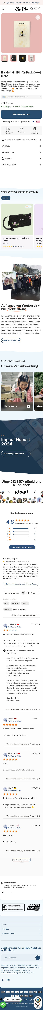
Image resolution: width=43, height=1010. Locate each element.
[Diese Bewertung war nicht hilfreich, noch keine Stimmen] (37, 709)
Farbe (6, 603)
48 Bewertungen (18, 246)
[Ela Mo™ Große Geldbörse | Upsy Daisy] (17, 220)
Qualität (25, 603)
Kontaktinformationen (21, 1006)
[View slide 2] (5, 892)
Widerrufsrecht (6, 1003)
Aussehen (15, 603)
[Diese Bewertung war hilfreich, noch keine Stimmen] (33, 709)
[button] (36, 9)
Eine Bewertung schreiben (22, 547)
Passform (7, 609)
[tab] (5, 198)
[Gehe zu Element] (4, 58)
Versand (31, 1003)
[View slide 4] (10, 892)
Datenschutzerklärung (9, 973)
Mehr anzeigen (19, 609)
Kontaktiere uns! (18, 887)
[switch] (38, 1006)
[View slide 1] (2, 892)
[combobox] (26, 615)
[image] (21, 489)
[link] (11, 340)
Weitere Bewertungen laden (21, 860)
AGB (26, 1003)
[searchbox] (12, 593)
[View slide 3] (8, 892)
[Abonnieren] (37, 957)
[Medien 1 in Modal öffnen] (37, 17)
